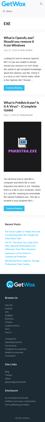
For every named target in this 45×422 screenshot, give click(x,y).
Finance (8, 322)
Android (8, 308)
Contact (8, 375)
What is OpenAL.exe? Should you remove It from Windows (19, 41)
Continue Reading (14, 88)
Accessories (11, 346)
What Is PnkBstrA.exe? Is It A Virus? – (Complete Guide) (21, 106)
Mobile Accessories (14, 352)
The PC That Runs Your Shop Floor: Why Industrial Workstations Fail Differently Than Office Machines (21, 245)
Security (9, 305)
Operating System (13, 342)
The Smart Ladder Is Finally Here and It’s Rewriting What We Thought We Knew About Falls (22, 235)
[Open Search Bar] (41, 4)
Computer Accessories (15, 349)
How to (8, 332)
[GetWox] (14, 4)
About (7, 378)
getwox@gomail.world (15, 382)
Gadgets (9, 315)
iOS (6, 312)
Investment (10, 356)
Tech (7, 329)
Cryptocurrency (12, 325)
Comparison (10, 339)
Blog (7, 372)
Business (9, 319)
